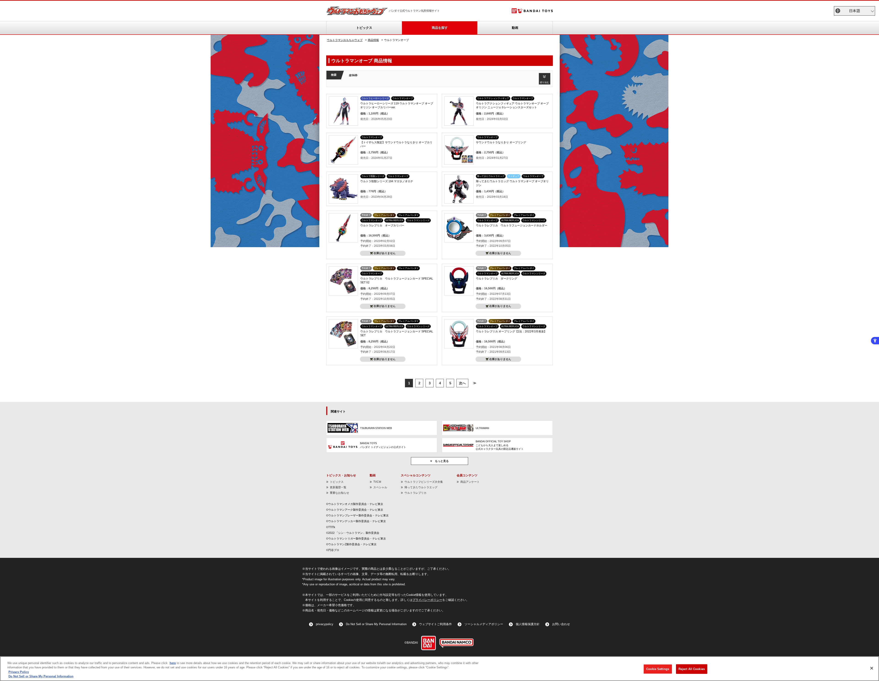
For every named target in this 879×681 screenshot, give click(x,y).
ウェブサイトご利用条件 (435, 624)
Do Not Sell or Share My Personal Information (376, 624)
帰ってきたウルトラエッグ (420, 487)
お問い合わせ (561, 624)
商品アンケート (470, 481)
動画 (515, 28)
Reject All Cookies (691, 669)
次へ (462, 383)
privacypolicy (324, 624)
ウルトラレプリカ (415, 492)
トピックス (364, 28)
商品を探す (440, 28)
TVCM (377, 481)
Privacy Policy (18, 672)
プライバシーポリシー (427, 600)
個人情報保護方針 (528, 624)
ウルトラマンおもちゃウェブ (345, 40)
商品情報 (373, 40)
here (173, 663)
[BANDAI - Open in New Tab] (428, 643)
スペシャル (380, 487)
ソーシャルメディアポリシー (483, 624)
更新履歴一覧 (338, 487)
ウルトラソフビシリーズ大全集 (423, 481)
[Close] (872, 668)
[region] (439, 668)
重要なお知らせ (339, 492)
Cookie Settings (657, 669)
